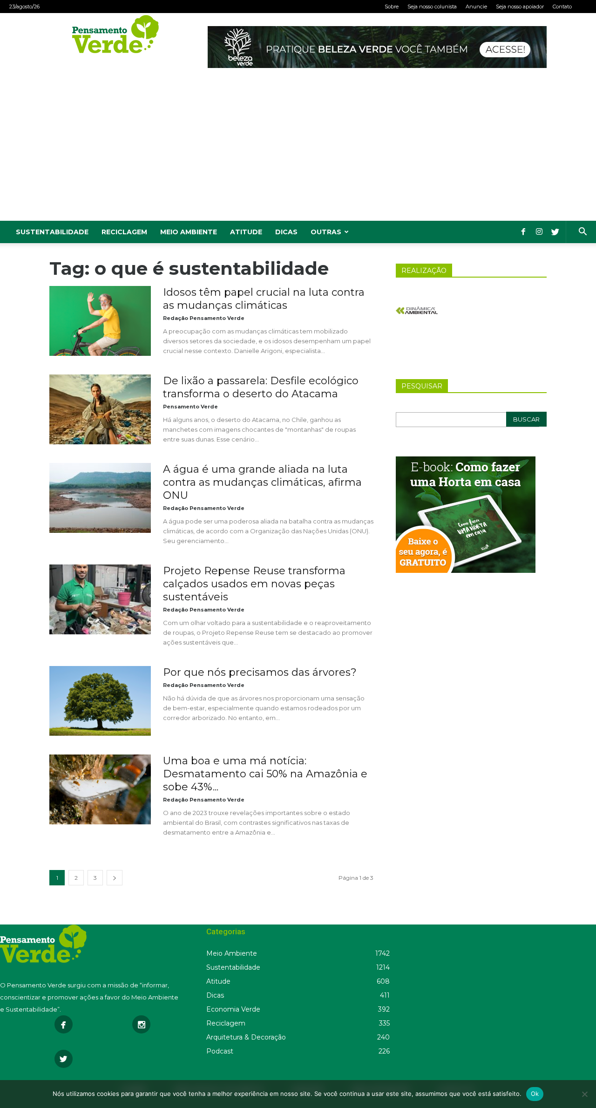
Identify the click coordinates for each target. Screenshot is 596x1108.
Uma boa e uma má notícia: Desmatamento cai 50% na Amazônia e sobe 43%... (265, 774)
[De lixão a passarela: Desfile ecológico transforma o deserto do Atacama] (100, 409)
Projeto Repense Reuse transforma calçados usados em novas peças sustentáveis (254, 583)
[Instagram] (539, 232)
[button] (582, 232)
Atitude (246, 232)
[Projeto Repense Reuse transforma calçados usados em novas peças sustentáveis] (100, 599)
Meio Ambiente (188, 232)
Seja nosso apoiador (520, 6)
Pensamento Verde (190, 406)
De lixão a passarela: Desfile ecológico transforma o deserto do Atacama (261, 387)
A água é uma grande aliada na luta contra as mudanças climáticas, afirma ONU (262, 482)
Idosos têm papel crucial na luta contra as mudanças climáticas (264, 299)
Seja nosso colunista (432, 6)
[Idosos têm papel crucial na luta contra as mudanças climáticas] (100, 321)
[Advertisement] (298, 151)
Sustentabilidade (52, 232)
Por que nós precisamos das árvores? (260, 672)
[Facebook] (523, 232)
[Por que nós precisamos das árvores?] (100, 701)
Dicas (286, 232)
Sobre (392, 6)
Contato (562, 6)
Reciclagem (124, 232)
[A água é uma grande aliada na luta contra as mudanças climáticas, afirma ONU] (100, 498)
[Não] (584, 1094)
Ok (535, 1093)
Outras (326, 232)
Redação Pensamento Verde (203, 318)
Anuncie (476, 6)
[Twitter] (555, 232)
